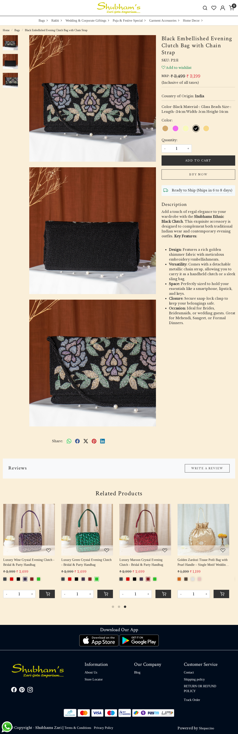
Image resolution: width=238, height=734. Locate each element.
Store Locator (94, 679)
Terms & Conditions (77, 728)
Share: (57, 441)
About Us (91, 672)
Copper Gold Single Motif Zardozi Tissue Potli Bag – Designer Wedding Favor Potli (205, 562)
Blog (137, 672)
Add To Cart (198, 160)
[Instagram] (30, 690)
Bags (42, 20)
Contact (189, 672)
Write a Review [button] (207, 468)
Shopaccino (206, 728)
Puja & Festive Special (128, 20)
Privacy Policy (103, 728)
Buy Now (198, 174)
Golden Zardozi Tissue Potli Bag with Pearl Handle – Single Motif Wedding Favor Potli (147, 562)
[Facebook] (13, 690)
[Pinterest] (22, 690)
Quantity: (170, 140)
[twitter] (86, 441)
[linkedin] (102, 441)
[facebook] (77, 441)
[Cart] (166, 594)
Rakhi (55, 20)
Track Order (192, 700)
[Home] (119, 8)
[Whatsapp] (69, 441)
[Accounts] (222, 7)
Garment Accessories (162, 20)
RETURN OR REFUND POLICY (200, 688)
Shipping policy (194, 679)
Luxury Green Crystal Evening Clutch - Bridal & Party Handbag (31, 562)
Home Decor (191, 20)
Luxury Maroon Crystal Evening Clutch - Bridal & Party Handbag (86, 562)
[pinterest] (94, 441)
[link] (205, 8)
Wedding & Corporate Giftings (86, 20)
